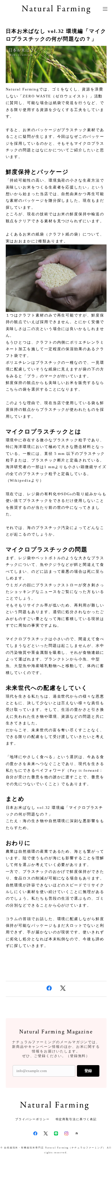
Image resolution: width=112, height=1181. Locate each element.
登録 (88, 1071)
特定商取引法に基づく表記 (76, 1119)
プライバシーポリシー (32, 1119)
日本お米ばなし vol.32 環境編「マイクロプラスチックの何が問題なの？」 (56, 35)
